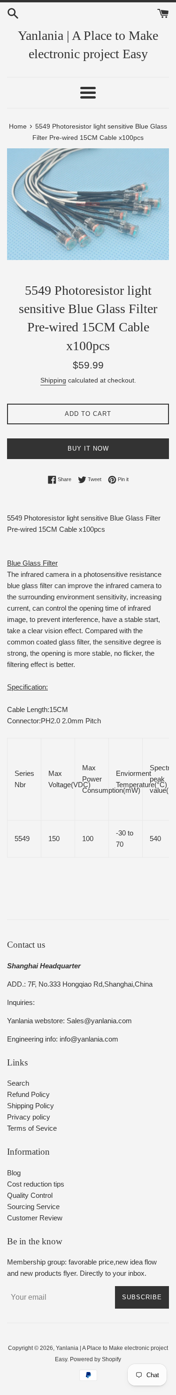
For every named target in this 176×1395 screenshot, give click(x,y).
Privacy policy (28, 1117)
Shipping (53, 380)
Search (18, 1083)
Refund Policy (28, 1094)
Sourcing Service (33, 1207)
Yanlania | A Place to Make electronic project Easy (88, 44)
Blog (14, 1173)
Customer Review (34, 1218)
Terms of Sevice (32, 1128)
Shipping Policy (30, 1106)
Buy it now (88, 448)
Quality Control (30, 1195)
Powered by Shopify (95, 1359)
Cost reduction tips (35, 1184)
